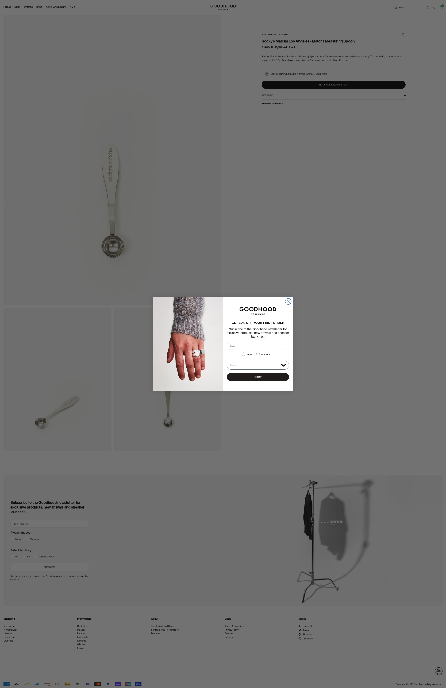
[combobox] (255, 365)
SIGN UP (258, 377)
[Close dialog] (288, 301)
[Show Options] (283, 365)
